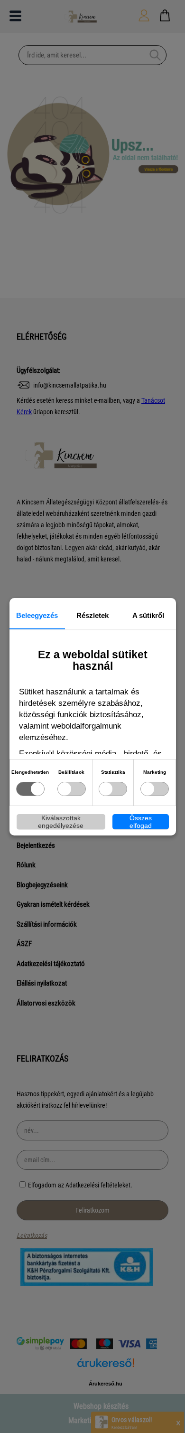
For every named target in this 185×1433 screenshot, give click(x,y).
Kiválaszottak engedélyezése (60, 821)
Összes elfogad (141, 821)
